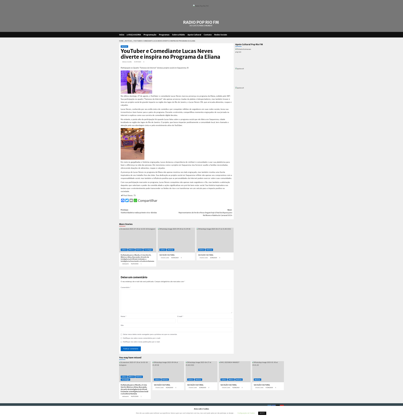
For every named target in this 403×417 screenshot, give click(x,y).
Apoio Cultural (194, 34)
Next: (205, 212)
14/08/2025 (235, 387)
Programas (164, 34)
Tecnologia (148, 249)
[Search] (282, 35)
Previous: (139, 211)
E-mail (180, 316)
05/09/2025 (175, 257)
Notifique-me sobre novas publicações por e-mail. (141, 342)
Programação (150, 34)
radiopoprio (125, 264)
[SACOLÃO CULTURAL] (176, 240)
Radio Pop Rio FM (201, 22)
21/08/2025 (213, 257)
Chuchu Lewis (165, 257)
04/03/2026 (134, 264)
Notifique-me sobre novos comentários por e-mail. (142, 338)
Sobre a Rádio (178, 34)
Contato (208, 34)
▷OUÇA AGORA (134, 34)
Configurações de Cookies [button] (246, 413)
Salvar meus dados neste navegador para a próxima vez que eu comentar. (150, 334)
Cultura (124, 249)
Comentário (126, 287)
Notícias (124, 46)
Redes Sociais (220, 34)
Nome (123, 316)
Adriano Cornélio (127, 61)
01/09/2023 (137, 61)
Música (131, 249)
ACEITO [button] (262, 413)
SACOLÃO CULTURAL (167, 255)
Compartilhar (147, 200)
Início (121, 34)
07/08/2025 (269, 387)
